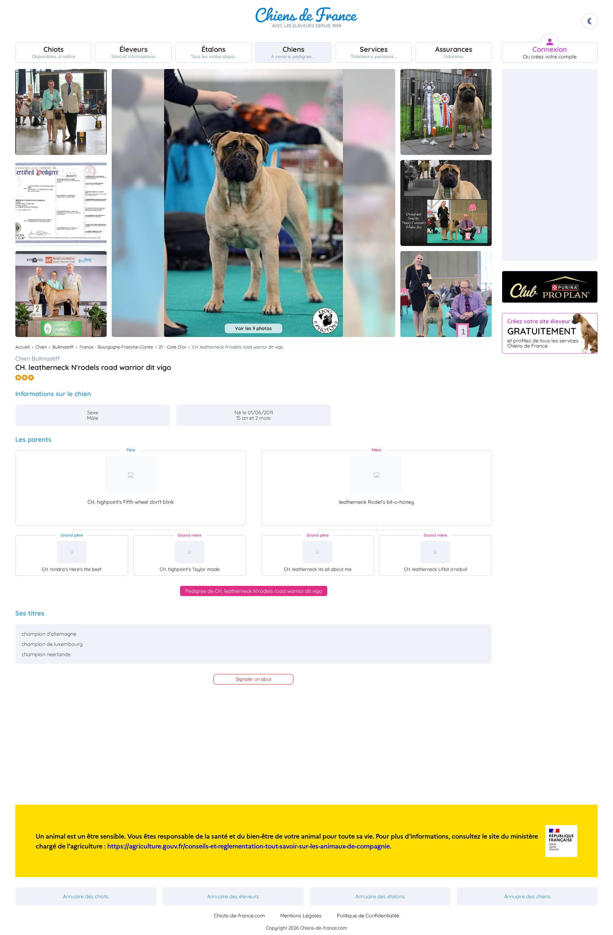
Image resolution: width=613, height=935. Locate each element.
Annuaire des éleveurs (233, 896)
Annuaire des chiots (86, 896)
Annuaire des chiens (527, 896)
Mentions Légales (301, 915)
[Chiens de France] (306, 21)
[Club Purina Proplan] (550, 287)
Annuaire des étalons (380, 896)
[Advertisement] (550, 165)
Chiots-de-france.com (239, 915)
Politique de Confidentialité (368, 915)
